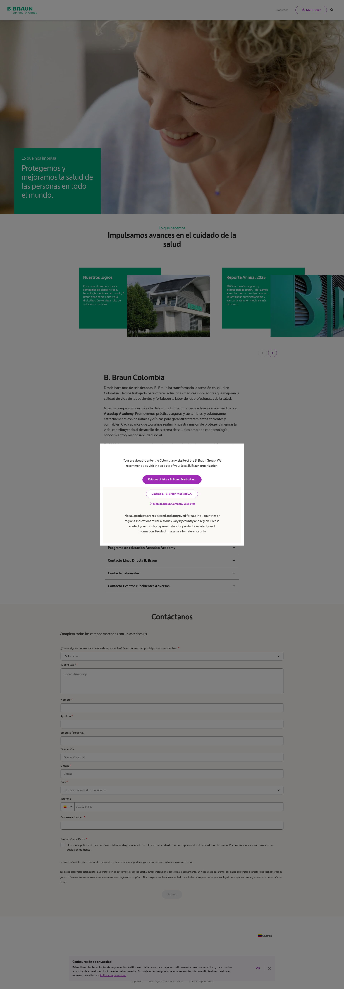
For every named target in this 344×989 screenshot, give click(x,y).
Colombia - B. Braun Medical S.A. (172, 493)
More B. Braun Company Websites (172, 504)
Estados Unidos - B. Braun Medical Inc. (172, 479)
